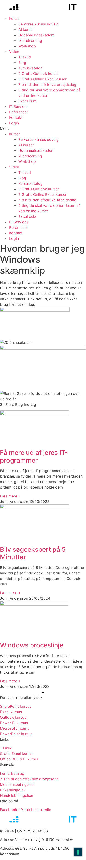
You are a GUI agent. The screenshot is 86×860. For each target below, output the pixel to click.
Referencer (18, 112)
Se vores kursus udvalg (38, 24)
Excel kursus (11, 712)
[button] (43, 128)
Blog (22, 62)
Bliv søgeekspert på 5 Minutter (33, 553)
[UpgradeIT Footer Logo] (43, 820)
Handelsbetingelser (16, 795)
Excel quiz (27, 101)
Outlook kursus (13, 717)
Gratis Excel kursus (16, 753)
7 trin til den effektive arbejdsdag (47, 84)
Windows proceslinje (31, 645)
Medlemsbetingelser (17, 784)
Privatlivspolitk (13, 790)
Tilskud (24, 57)
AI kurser (26, 29)
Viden (14, 51)
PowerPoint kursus (16, 734)
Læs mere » (10, 496)
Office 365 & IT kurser (19, 759)
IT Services (18, 106)
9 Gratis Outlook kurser (38, 73)
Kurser (14, 18)
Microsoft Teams (14, 728)
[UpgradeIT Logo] (43, 8)
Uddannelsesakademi (36, 35)
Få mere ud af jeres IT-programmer (34, 456)
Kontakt (15, 117)
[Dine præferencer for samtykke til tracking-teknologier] (78, 852)
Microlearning (30, 40)
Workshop (27, 46)
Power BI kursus (14, 723)
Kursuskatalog (30, 68)
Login (14, 123)
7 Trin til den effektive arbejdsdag (29, 779)
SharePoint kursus (15, 706)
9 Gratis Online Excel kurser (42, 79)
